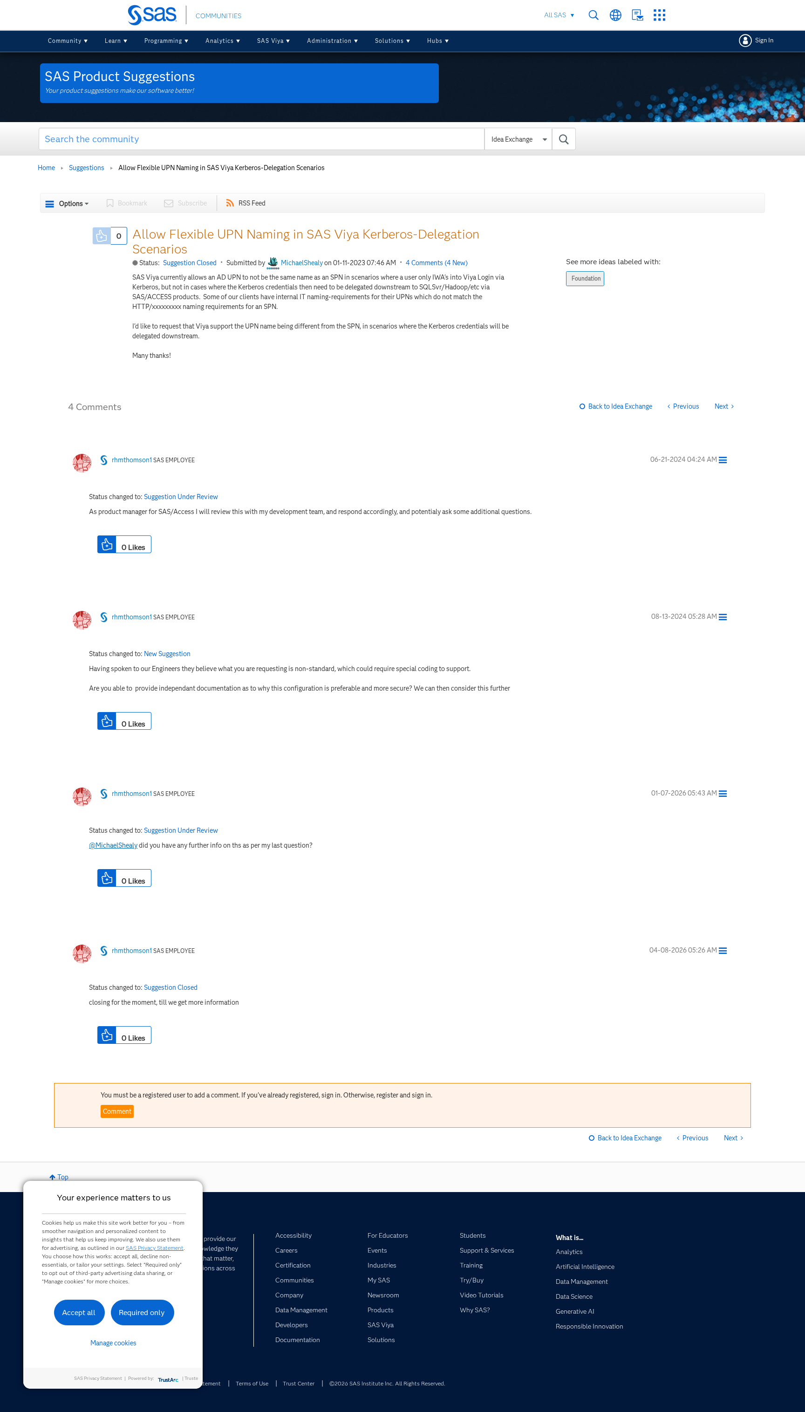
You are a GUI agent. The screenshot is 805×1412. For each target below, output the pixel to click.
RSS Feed (252, 203)
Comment (117, 1111)
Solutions (389, 40)
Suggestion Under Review (181, 497)
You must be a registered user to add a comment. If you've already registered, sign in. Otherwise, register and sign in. (266, 1095)
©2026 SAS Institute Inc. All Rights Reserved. (387, 1383)
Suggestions (86, 168)
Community (65, 40)
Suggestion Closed (190, 263)
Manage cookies (113, 1343)
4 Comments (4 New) (437, 263)
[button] (101, 236)
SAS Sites (659, 15)
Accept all (79, 1312)
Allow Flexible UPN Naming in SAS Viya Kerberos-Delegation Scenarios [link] (221, 168)
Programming (163, 40)
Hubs (435, 40)
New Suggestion (167, 654)
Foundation (586, 278)
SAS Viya (270, 40)
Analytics (219, 40)
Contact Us (637, 15)
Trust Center (298, 1383)
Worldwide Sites (615, 15)
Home (46, 168)
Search (594, 15)
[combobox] (307, 139)
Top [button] (62, 1177)
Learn (113, 40)
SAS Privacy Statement (155, 1247)
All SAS (555, 15)
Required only (142, 1312)
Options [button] (71, 203)
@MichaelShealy (113, 845)
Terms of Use (252, 1383)
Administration (329, 40)
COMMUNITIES (218, 16)
